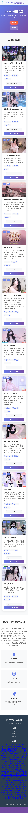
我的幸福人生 (13, 777)
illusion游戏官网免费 (19, 796)
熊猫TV (16, 750)
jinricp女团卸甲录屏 (15, 765)
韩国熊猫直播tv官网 (10, 752)
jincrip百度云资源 (19, 761)
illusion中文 (21, 788)
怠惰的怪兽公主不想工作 (12, 775)
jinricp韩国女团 (15, 746)
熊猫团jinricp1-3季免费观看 (15, 767)
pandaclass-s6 (13, 744)
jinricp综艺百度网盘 (8, 761)
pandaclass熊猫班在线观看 (15, 771)
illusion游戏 (16, 781)
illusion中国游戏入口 (6, 781)
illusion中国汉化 (13, 788)
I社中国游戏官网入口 (15, 786)
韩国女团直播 (20, 744)
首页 (14, 731)
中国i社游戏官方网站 (21, 782)
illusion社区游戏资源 (7, 792)
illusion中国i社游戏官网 (8, 784)
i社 (11, 779)
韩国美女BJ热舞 (20, 769)
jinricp (8, 746)
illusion (23, 779)
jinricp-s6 (6, 744)
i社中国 (19, 779)
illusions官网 (12, 794)
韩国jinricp (14, 763)
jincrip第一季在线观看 (10, 754)
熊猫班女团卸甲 (11, 757)
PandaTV (4, 746)
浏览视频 (14, 22)
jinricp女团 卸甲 (5, 765)
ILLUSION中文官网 (7, 790)
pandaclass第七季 (13, 773)
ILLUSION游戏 (16, 790)
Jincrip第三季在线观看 (14, 756)
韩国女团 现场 (14, 748)
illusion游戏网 (16, 792)
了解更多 (14, 28)
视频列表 (14, 733)
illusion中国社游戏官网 (9, 782)
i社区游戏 (23, 790)
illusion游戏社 (18, 784)
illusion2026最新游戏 (7, 796)
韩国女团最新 (10, 750)
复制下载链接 (15, 87)
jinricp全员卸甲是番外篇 (8, 759)
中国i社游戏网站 (18, 798)
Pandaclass (4, 771)
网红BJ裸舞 (13, 769)
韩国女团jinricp (21, 763)
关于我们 (14, 736)
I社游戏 (14, 779)
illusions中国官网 (21, 794)
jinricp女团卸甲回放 (21, 757)
